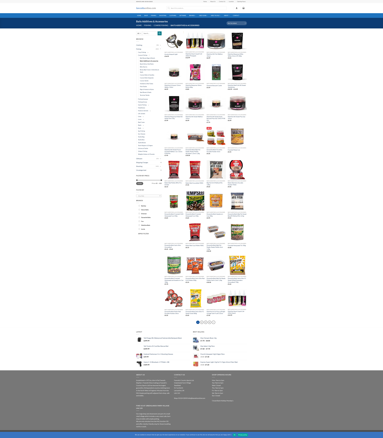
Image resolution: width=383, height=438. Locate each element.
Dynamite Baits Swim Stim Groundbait (173, 246)
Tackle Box (141, 140)
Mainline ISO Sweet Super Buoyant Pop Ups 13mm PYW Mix (216, 118)
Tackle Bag (141, 137)
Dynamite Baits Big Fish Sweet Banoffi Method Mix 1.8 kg (237, 215)
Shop (146, 15)
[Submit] (160, 33)
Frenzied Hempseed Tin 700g (237, 245)
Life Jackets (141, 113)
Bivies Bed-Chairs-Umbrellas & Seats (149, 71)
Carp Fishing (142, 52)
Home (205, 1)
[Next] (213, 322)
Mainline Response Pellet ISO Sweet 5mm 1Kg (174, 117)
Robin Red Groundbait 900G (194, 183)
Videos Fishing (142, 151)
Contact (236, 15)
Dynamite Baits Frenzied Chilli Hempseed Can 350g (174, 215)
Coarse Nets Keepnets (147, 78)
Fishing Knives (142, 102)
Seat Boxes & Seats (145, 92)
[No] (380, 435)
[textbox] (148, 196)
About (226, 15)
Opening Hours (241, 1)
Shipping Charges (142, 162)
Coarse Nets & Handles (147, 75)
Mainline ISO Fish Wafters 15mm (215, 55)
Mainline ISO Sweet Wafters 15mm (194, 117)
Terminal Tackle (144, 95)
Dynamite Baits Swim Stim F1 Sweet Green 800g (195, 312)
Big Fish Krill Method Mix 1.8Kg (215, 184)
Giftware (182, 15)
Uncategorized (141, 170)
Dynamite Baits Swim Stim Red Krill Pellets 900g (195, 279)
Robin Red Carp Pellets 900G (195, 245)
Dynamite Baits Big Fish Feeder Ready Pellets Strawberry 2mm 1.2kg (193, 151)
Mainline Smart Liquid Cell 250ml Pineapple (194, 55)
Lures (139, 119)
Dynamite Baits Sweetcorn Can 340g (215, 215)
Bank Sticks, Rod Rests (147, 64)
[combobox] (149, 195)
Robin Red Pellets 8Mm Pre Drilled (173, 184)
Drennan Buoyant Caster (214, 85)
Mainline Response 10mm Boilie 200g (194, 86)
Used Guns (202, 15)
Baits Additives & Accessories (149, 61)
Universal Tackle (143, 148)
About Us (213, 1)
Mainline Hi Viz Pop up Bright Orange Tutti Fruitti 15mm (216, 312)
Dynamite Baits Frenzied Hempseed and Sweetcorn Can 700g (174, 280)
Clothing (172, 15)
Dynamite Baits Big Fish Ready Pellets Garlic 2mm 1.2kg (216, 279)
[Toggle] (160, 45)
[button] (237, 8)
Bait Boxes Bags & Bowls (147, 58)
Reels (139, 125)
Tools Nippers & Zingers (145, 145)
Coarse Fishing (161, 25)
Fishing (153, 15)
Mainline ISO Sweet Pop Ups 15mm (236, 117)
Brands (192, 15)
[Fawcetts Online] (146, 8)
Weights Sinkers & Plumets (146, 154)
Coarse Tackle (144, 81)
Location (231, 1)
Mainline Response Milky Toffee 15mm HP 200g (235, 55)
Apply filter (143, 234)
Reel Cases (141, 122)
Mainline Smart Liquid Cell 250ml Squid (236, 312)
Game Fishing (142, 105)
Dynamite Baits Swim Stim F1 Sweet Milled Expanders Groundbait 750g (237, 280)
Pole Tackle (143, 86)
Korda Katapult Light (171, 54)
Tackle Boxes (142, 142)
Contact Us (222, 1)
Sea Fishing (141, 131)
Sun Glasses (141, 134)
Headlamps (141, 108)
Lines (139, 116)
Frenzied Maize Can (234, 150)
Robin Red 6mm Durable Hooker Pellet (235, 184)
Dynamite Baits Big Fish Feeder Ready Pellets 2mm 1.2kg (215, 247)
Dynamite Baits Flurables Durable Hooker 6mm (214, 150)
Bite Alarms (143, 67)
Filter (140, 183)
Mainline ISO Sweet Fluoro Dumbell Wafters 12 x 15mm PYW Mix (173, 151)
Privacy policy (242, 435)
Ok (234, 435)
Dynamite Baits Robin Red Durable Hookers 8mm (173, 312)
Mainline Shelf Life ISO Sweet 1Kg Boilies (237, 86)
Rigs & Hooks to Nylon (147, 89)
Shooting (162, 15)
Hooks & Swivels (143, 110)
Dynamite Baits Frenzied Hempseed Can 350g (193, 215)
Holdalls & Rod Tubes (146, 83)
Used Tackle (215, 15)
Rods (139, 128)
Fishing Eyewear (143, 99)
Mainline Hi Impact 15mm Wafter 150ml (173, 86)
